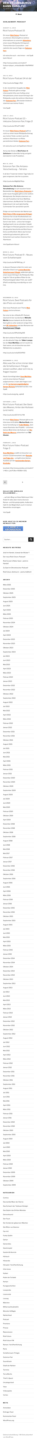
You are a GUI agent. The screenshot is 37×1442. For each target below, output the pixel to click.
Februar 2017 (8, 857)
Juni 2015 (6, 933)
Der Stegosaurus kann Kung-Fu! (17, 5)
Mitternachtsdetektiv (11, 1307)
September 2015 (9, 920)
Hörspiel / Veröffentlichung (13, 1265)
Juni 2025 (6, 606)
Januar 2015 (7, 954)
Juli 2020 (6, 799)
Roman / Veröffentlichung (12, 1345)
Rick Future (7, 1336)
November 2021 (9, 736)
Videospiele (7, 1391)
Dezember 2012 (9, 1021)
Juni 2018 (6, 845)
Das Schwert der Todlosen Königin (15, 1206)
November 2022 (9, 690)
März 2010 (7, 1160)
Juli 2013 (6, 992)
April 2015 (7, 941)
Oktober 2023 (8, 648)
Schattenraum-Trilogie (11, 1353)
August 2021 (7, 744)
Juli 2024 (6, 631)
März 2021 (7, 765)
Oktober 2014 (8, 967)
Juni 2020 (6, 803)
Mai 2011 (6, 1101)
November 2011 (8, 1076)
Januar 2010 (7, 1168)
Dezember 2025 (9, 589)
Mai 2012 (6, 1051)
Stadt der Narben (9, 1366)
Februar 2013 (8, 1013)
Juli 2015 (6, 929)
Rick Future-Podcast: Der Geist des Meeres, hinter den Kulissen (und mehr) (18, 407)
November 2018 (9, 828)
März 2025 (7, 614)
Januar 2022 (7, 727)
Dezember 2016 (9, 866)
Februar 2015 (8, 950)
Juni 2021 (6, 753)
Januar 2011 (7, 1118)
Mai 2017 (6, 853)
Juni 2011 (6, 1097)
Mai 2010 (6, 1151)
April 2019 (7, 820)
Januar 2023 (7, 681)
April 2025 (7, 610)
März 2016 (7, 895)
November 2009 (9, 1176)
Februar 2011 (7, 1114)
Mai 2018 (6, 849)
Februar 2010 (8, 1164)
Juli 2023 (6, 656)
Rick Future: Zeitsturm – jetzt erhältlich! (17, 572)
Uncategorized (8, 1382)
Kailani (5, 1273)
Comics (6, 1198)
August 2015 (7, 925)
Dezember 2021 (9, 732)
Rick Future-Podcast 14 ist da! (17, 78)
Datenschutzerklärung (10, 1435)
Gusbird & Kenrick (9, 1252)
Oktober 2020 (8, 786)
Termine (6, 1370)
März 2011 (6, 1109)
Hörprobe (6, 1261)
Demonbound (8, 1214)
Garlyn (5, 1240)
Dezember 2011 (8, 1072)
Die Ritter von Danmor (11, 1227)
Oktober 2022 (8, 694)
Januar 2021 (7, 774)
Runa (5, 1349)
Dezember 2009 (9, 1172)
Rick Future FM (8, 1340)
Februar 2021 (8, 769)
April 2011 (6, 1105)
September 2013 (9, 983)
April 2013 (7, 1004)
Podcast (6, 1319)
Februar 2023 (8, 677)
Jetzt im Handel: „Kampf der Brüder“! (16, 553)
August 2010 (7, 1139)
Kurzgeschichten (9, 1286)
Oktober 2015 (8, 916)
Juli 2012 (6, 1042)
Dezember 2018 (9, 824)
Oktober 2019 (8, 816)
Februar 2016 (8, 899)
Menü (20, 14)
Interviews (7, 1269)
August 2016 (7, 883)
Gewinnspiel (7, 1248)
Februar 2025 (8, 618)
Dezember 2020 (9, 778)
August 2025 (8, 601)
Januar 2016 (7, 904)
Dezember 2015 (9, 908)
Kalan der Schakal (9, 1277)
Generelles (7, 1244)
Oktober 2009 (8, 1181)
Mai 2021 (6, 757)
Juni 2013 (6, 996)
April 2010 (7, 1156)
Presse (5, 1328)
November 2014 (9, 962)
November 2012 (9, 1025)
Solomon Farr (8, 1357)
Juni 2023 (6, 660)
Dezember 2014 (9, 958)
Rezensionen (7, 1332)
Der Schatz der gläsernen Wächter (15, 1223)
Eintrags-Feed (8, 1412)
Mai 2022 (6, 711)
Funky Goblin (7, 1235)
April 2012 (6, 1055)
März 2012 (7, 1059)
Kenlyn (5, 1282)
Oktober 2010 (8, 1130)
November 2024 (9, 622)
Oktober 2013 (8, 979)
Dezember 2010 (9, 1122)
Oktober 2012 (8, 1030)
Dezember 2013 (9, 971)
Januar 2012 (7, 1067)
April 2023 (7, 669)
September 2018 (9, 837)
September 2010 (9, 1134)
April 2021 (6, 761)
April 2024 (7, 635)
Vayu (5, 1387)
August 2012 (7, 1038)
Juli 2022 (6, 706)
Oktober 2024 (8, 627)
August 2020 (8, 795)
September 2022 (9, 698)
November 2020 (9, 782)
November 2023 (9, 643)
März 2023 (7, 673)
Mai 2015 (6, 937)
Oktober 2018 (8, 832)
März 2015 (7, 946)
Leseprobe (7, 1290)
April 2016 (7, 891)
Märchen (6, 1303)
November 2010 (9, 1126)
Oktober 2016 (8, 874)
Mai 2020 (6, 807)
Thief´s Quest (8, 1378)
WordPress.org (8, 1420)
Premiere (6, 1324)
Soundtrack (7, 1361)
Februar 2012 (8, 1063)
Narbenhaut (7, 1315)
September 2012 (9, 1034)
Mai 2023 (6, 664)
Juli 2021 (6, 748)
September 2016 (9, 878)
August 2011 (7, 1088)
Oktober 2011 (8, 1080)
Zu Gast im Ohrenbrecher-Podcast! (15, 568)
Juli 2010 (6, 1143)
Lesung (6, 1298)
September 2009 (9, 1185)
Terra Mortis (7, 1374)
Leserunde (7, 1294)
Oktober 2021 (8, 740)
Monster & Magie (9, 1311)
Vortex (5, 1395)
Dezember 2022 (9, 685)
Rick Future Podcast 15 (14, 30)
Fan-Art (6, 1231)
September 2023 (9, 652)
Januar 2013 (7, 1017)
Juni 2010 (6, 1147)
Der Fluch (6, 1219)
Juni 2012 (6, 1046)
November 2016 (9, 870)
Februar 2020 (8, 811)
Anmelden (7, 1408)
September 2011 (9, 1084)
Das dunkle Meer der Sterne (13, 1202)
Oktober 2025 (8, 593)
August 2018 (7, 841)
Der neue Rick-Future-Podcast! (14, 557)
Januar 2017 (7, 862)
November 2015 (9, 912)
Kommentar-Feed (9, 1416)
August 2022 (8, 702)
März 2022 (7, 719)
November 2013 (9, 975)
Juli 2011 (6, 1093)
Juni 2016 (6, 887)
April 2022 (7, 715)
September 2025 (9, 597)
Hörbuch (6, 1256)
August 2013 (7, 988)
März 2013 (7, 1009)
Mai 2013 (6, 1000)
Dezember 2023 (9, 639)
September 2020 (9, 790)
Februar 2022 (8, 723)
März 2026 (7, 585)
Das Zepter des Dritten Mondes (14, 1210)
